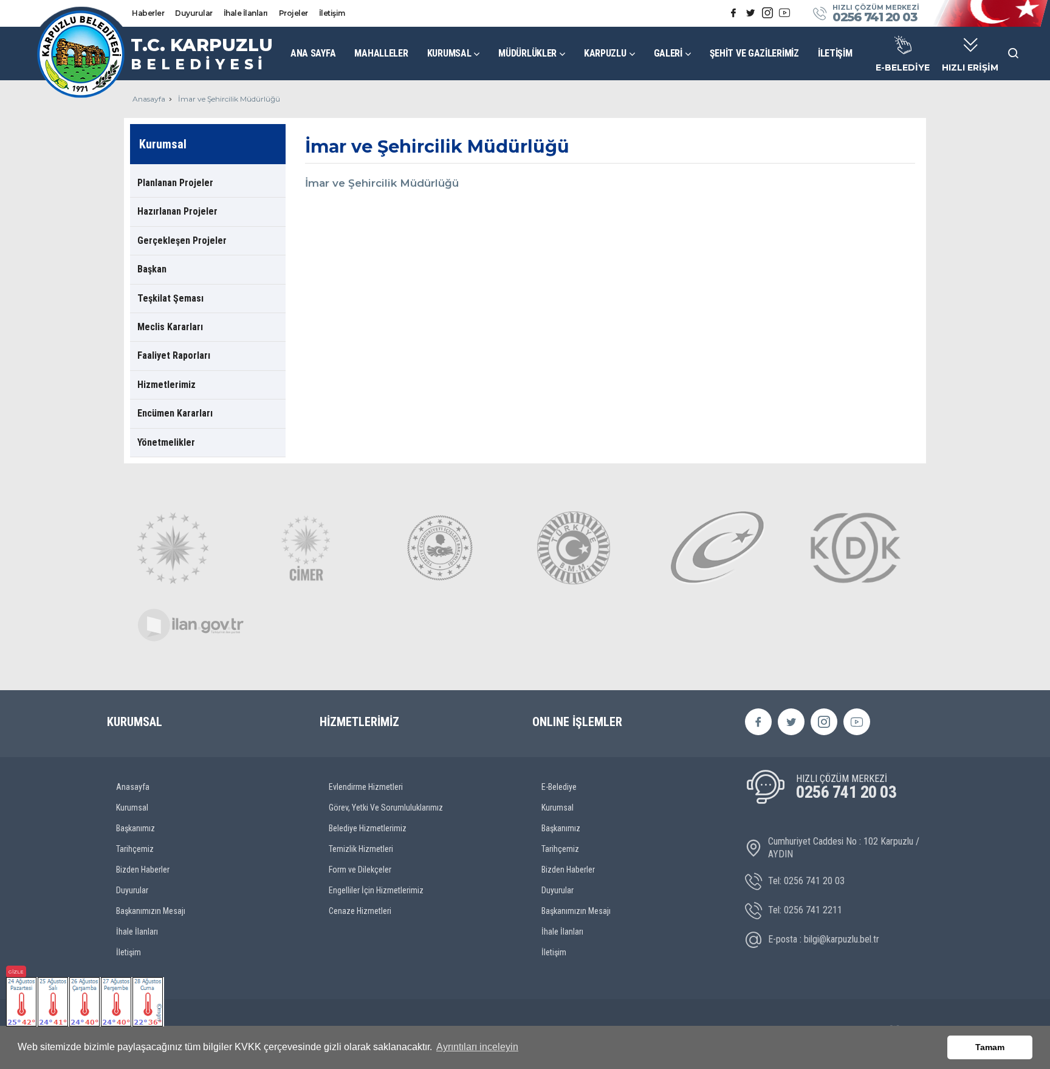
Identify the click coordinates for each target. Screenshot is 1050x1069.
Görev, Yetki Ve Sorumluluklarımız (386, 807)
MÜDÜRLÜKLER (527, 53)
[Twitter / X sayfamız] (750, 13)
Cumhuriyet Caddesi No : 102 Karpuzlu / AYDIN (843, 847)
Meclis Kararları (170, 327)
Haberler (148, 13)
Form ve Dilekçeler (360, 869)
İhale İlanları (246, 13)
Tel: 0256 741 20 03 (806, 881)
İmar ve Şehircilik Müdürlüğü (229, 98)
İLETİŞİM (835, 53)
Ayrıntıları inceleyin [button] (477, 1047)
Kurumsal (132, 807)
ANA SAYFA (312, 53)
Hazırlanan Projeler (177, 211)
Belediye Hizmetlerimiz (368, 828)
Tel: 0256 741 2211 (805, 910)
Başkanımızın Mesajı (150, 911)
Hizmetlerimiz (166, 384)
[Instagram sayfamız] (767, 13)
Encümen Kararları (175, 413)
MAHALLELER (381, 53)
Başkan (151, 269)
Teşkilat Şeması (170, 298)
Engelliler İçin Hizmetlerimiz (376, 890)
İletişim (332, 13)
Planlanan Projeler (175, 183)
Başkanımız (135, 828)
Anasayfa (148, 98)
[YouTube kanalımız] (784, 13)
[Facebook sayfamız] (733, 13)
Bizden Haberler (143, 869)
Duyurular (194, 13)
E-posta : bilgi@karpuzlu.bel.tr (823, 939)
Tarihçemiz (135, 849)
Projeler (293, 13)
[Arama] (1013, 53)
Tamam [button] (989, 1047)
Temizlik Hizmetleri (361, 849)
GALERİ (668, 53)
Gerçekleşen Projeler (182, 240)
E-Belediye (559, 787)
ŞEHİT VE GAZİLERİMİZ (754, 53)
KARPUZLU (605, 53)
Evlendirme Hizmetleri (366, 787)
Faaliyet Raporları (173, 355)
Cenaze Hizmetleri (360, 911)
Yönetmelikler (166, 442)
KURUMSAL (449, 53)
